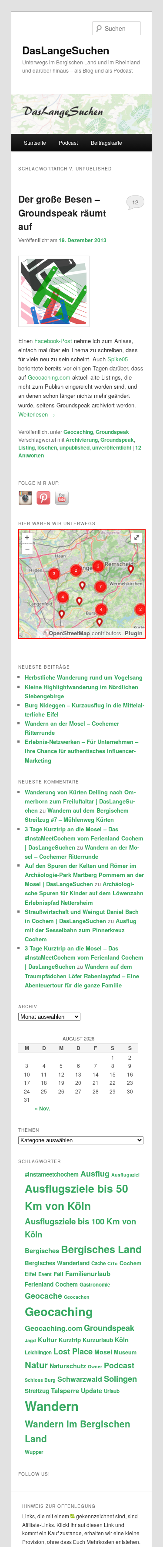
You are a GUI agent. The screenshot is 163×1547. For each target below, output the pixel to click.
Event (45, 1274)
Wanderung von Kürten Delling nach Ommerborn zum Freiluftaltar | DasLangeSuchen (80, 801)
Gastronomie (95, 1284)
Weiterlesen (36, 414)
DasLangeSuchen (66, 50)
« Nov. (42, 1108)
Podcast (68, 142)
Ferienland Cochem (51, 1284)
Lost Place (73, 1351)
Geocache (43, 1295)
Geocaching (78, 432)
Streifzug (37, 1391)
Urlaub (112, 1391)
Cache (98, 1263)
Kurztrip (70, 1340)
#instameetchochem (52, 1174)
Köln (122, 1339)
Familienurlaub (87, 1273)
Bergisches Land (101, 1249)
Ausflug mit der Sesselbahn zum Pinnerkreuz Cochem (80, 930)
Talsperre (65, 1390)
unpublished (75, 447)
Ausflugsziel (125, 1174)
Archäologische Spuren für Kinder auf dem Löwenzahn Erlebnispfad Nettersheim (84, 893)
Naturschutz (68, 1365)
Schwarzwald (79, 1379)
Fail (58, 1274)
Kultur (47, 1339)
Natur (36, 1364)
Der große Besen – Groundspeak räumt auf (62, 212)
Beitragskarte (106, 142)
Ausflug (95, 1173)
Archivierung (82, 439)
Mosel (103, 1351)
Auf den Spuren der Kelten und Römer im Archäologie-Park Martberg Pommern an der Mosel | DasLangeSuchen (84, 874)
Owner (95, 1366)
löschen (47, 447)
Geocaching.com (49, 377)
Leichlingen (38, 1352)
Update (91, 1390)
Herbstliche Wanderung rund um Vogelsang (84, 677)
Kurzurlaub (98, 1340)
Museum (125, 1352)
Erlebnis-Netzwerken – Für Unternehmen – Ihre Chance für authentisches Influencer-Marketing (81, 750)
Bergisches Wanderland (57, 1263)
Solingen (120, 1378)
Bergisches (42, 1250)
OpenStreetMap (69, 633)
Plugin (133, 633)
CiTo (112, 1263)
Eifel (31, 1274)
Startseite (35, 142)
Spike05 (117, 359)
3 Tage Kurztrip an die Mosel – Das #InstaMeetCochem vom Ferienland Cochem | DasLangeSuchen (84, 838)
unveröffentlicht (111, 447)
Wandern (52, 1406)
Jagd (30, 1340)
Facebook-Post (53, 341)
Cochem (130, 1263)
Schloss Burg (40, 1380)
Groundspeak (112, 432)
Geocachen (77, 1297)
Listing (26, 447)
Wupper (34, 1452)
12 (135, 202)
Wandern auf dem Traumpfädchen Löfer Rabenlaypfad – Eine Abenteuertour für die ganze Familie (82, 975)
